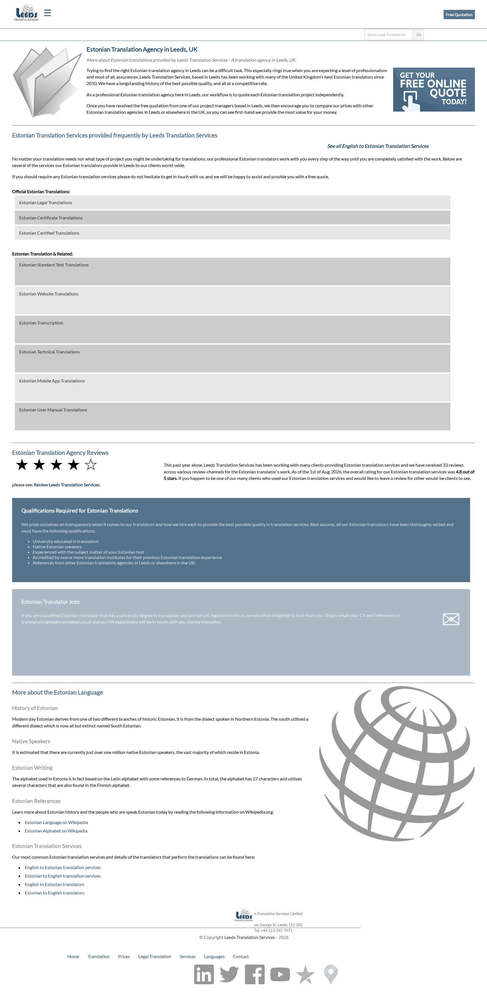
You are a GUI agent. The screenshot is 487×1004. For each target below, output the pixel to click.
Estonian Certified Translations (49, 232)
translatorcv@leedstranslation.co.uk (56, 621)
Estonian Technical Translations (49, 351)
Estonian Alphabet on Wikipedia (56, 830)
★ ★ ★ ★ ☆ (56, 464)
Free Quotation (459, 14)
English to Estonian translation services (63, 867)
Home (73, 956)
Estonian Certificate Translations (51, 217)
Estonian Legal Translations (45, 202)
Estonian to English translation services (63, 875)
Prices (124, 956)
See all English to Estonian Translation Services (378, 146)
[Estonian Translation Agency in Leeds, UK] (243, 925)
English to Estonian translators (54, 884)
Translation (99, 956)
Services (188, 956)
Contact (241, 956)
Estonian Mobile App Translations (52, 380)
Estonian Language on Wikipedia (56, 822)
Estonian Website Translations (48, 293)
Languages (214, 956)
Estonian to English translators (54, 892)
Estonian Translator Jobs (50, 601)
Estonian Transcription (41, 322)
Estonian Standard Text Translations (54, 264)
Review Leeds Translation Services (66, 484)
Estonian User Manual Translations (53, 409)
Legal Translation (154, 956)
